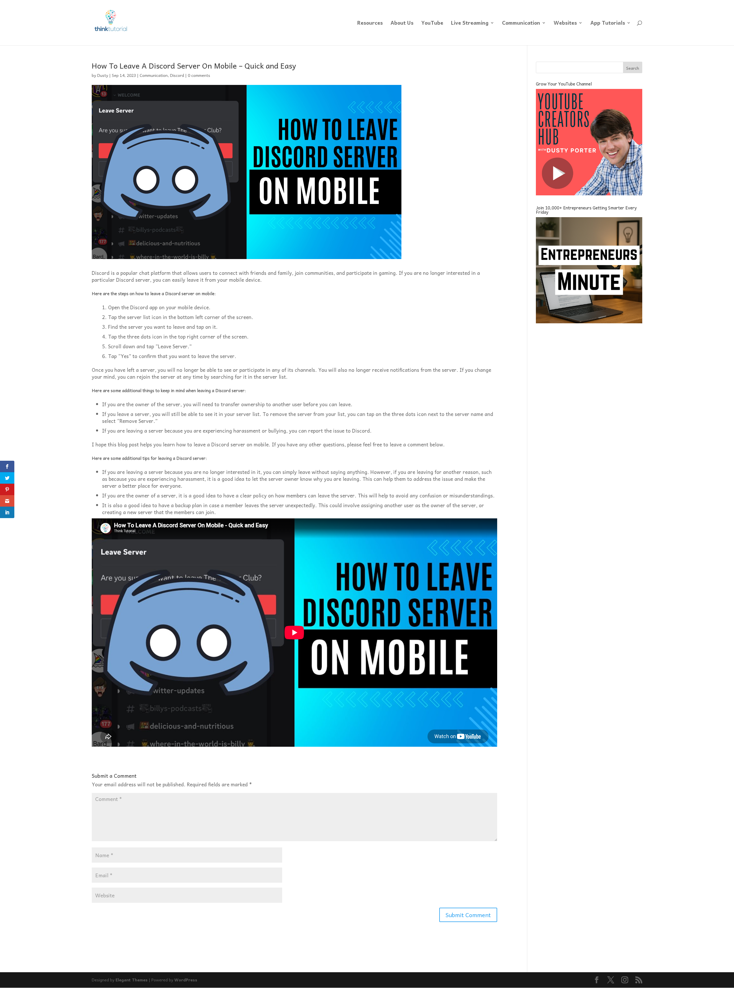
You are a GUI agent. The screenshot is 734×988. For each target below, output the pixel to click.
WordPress (185, 980)
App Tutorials (607, 24)
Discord (177, 75)
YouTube (432, 24)
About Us (402, 24)
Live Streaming (470, 24)
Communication (521, 24)
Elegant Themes (132, 980)
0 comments (199, 75)
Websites (565, 24)
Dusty (102, 75)
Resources (370, 24)
